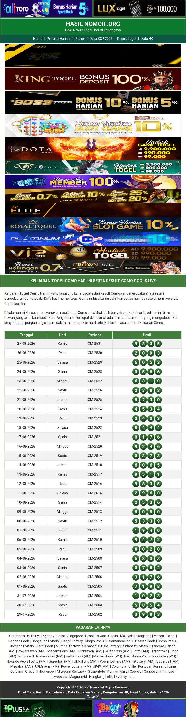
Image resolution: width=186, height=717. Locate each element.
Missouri (63, 671)
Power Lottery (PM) (76, 666)
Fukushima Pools (137, 656)
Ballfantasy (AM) (118, 651)
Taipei (170, 636)
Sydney (48, 636)
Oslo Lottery (110, 646)
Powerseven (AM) (31, 651)
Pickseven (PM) (164, 656)
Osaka (113, 636)
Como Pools (167, 641)
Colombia (119, 666)
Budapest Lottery (135, 646)
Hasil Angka (139, 692)
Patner (80, 39)
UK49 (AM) (101, 666)
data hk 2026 (159, 692)
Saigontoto (96, 671)
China (60, 636)
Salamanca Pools (119, 641)
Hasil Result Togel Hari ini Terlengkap (93, 30)
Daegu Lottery (72, 641)
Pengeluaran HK (115, 692)
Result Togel (126, 39)
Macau (159, 636)
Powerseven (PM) (49, 656)
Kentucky (79, 671)
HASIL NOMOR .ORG (93, 24)
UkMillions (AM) (86, 661)
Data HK (147, 39)
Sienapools (90, 646)
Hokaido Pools (17, 661)
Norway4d (26, 656)
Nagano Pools (19, 641)
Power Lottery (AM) (115, 661)
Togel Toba (26, 692)
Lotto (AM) (141, 651)
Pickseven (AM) (90, 651)
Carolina (16, 671)
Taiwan (100, 636)
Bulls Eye (34, 636)
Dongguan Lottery (45, 641)
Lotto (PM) (39, 661)
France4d (157, 646)
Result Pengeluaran (51, 692)
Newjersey (47, 671)
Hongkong (143, 636)
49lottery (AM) (143, 661)
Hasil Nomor (91, 687)
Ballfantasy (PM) (78, 656)
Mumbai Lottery (68, 646)
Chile (132, 666)
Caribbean (152, 671)
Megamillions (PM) (107, 656)
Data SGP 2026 (101, 39)
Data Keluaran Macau (84, 692)
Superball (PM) (60, 661)
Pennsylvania (117, 671)
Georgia (136, 671)
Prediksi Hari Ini (58, 39)
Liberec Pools (145, 641)
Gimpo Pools (94, 641)
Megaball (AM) (21, 666)
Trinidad (168, 671)
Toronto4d (159, 651)
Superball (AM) (167, 661)
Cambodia (17, 636)
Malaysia (127, 636)
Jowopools (58, 677)
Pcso (89, 636)
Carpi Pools (45, 646)
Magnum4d (78, 677)
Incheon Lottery (22, 646)
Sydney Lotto (126, 677)
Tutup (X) (93, 696)
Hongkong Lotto (101, 677)
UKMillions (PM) (47, 666)
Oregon (31, 671)
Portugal (144, 666)
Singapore (75, 636)
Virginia (170, 666)
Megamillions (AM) (61, 651)
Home (37, 39)
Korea (157, 666)
